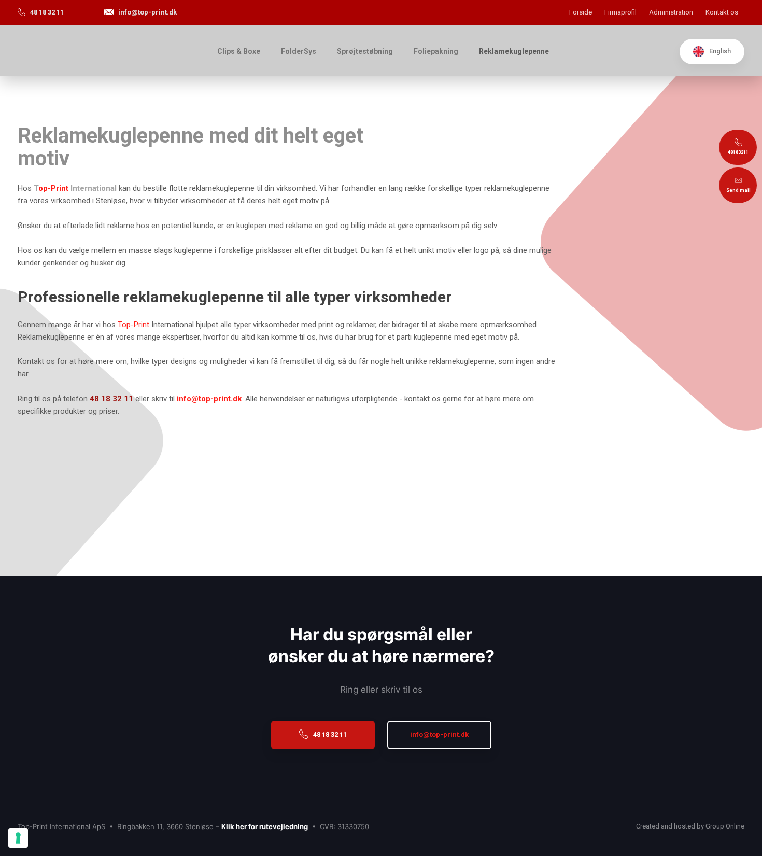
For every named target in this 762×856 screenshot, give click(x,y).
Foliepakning (436, 51)
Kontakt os (721, 12)
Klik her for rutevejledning (264, 826)
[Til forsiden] (104, 50)
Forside (580, 12)
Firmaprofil (620, 12)
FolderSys (298, 51)
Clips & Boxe (238, 51)
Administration (671, 12)
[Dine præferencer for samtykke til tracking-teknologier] (18, 838)
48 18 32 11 (111, 398)
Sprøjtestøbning (365, 51)
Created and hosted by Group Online (690, 826)
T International (75, 188)
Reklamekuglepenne (514, 51)
